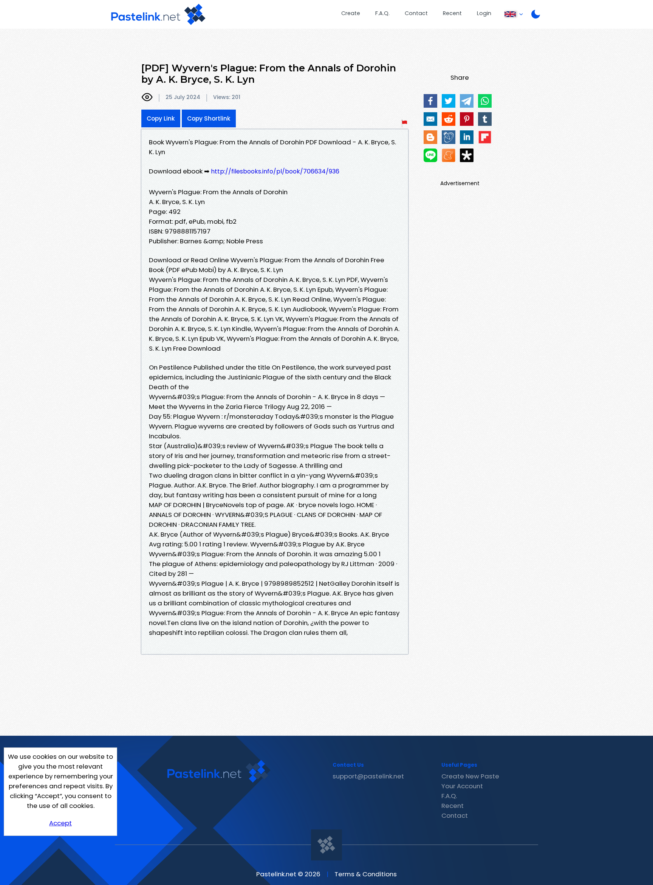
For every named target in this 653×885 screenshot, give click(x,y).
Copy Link (161, 118)
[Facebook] (430, 101)
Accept (60, 823)
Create (350, 13)
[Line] (430, 155)
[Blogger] (430, 137)
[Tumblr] (485, 119)
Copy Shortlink (209, 118)
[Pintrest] (467, 119)
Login (484, 13)
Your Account (462, 786)
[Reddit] (448, 119)
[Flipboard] (485, 137)
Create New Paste (470, 776)
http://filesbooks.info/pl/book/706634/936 (275, 171)
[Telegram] (467, 101)
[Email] (430, 119)
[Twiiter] (448, 101)
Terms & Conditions (365, 874)
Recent (452, 13)
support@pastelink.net (368, 776)
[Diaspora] (467, 155)
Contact (416, 13)
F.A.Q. (382, 13)
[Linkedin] (467, 137)
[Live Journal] (448, 137)
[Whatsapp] (485, 101)
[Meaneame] (448, 155)
